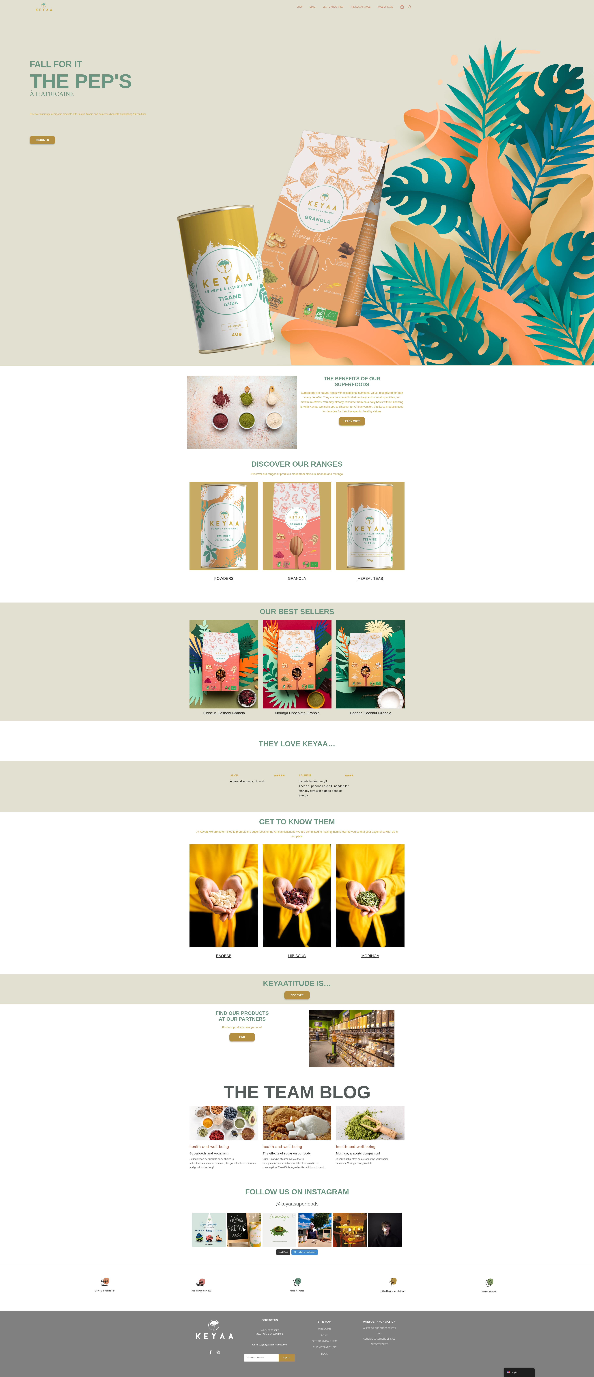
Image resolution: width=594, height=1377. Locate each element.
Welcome (324, 1328)
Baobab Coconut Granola (370, 713)
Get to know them (324, 1341)
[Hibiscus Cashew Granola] (223, 664)
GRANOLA (297, 578)
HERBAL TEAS (370, 578)
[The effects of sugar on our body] (297, 1123)
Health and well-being (209, 1147)
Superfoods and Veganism (209, 1153)
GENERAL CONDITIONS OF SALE (379, 1339)
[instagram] (218, 1352)
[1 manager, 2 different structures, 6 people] (385, 1230)
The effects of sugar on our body (287, 1153)
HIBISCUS (297, 956)
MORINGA (370, 956)
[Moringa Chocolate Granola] (297, 664)
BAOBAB (223, 956)
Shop (324, 1335)
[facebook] (210, 1352)
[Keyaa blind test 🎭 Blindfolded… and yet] (314, 1230)
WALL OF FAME (385, 7)
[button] (352, 421)
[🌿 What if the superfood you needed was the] (279, 1230)
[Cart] (402, 7)
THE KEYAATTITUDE (360, 7)
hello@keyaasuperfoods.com (271, 1344)
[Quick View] (252, 641)
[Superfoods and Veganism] (223, 1123)
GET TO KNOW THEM (333, 7)
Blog (324, 1353)
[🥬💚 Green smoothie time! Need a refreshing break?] (244, 1230)
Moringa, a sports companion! (358, 1153)
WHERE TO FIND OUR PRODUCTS (379, 1328)
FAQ (379, 1333)
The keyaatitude (324, 1347)
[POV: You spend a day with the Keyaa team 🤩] (350, 1230)
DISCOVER (42, 140)
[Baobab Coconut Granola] (370, 664)
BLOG (312, 7)
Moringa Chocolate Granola (297, 713)
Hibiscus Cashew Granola (224, 713)
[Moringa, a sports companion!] (370, 1123)
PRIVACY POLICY (379, 1344)
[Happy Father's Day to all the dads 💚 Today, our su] (209, 1230)
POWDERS (223, 578)
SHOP (300, 7)
